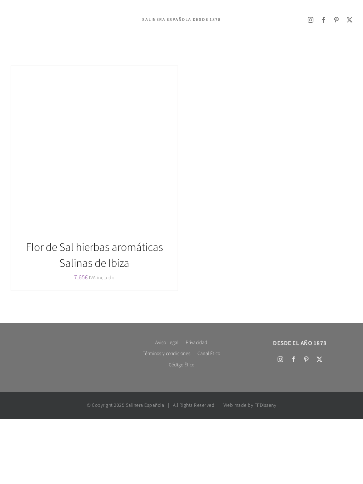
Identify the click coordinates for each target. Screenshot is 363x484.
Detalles (119, 151)
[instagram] (311, 20)
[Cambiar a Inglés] (19, 29)
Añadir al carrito (78, 151)
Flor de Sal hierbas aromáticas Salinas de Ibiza (94, 255)
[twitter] (350, 20)
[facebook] (324, 20)
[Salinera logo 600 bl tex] (63, 340)
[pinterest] (337, 20)
